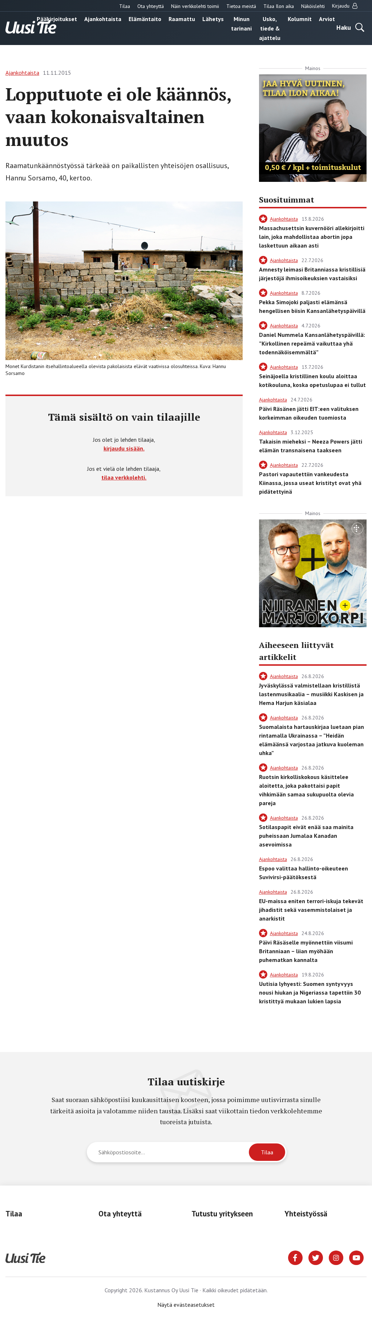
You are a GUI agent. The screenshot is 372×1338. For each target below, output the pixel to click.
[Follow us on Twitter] (315, 1257)
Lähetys (213, 19)
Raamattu (182, 19)
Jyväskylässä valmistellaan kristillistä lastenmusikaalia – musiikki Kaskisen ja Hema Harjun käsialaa (311, 694)
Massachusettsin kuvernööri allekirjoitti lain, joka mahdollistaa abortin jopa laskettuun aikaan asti (311, 236)
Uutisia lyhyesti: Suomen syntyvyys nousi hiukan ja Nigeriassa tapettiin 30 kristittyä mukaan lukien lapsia (310, 992)
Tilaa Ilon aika (278, 6)
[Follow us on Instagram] (336, 1257)
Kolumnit (300, 19)
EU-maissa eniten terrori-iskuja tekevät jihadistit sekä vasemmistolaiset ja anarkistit (311, 909)
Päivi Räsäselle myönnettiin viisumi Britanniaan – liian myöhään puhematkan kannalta (306, 951)
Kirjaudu (341, 6)
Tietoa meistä (241, 6)
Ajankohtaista (102, 19)
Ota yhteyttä (150, 6)
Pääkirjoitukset (57, 19)
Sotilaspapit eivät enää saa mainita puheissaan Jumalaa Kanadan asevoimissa (306, 835)
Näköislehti (313, 6)
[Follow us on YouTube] (356, 1257)
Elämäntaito (145, 19)
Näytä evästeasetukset (186, 1304)
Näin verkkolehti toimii (195, 6)
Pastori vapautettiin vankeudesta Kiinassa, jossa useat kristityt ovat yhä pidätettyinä (310, 482)
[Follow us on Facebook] (295, 1257)
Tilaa (124, 6)
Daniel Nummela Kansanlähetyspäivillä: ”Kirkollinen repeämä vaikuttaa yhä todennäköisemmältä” (312, 343)
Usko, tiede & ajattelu (269, 28)
